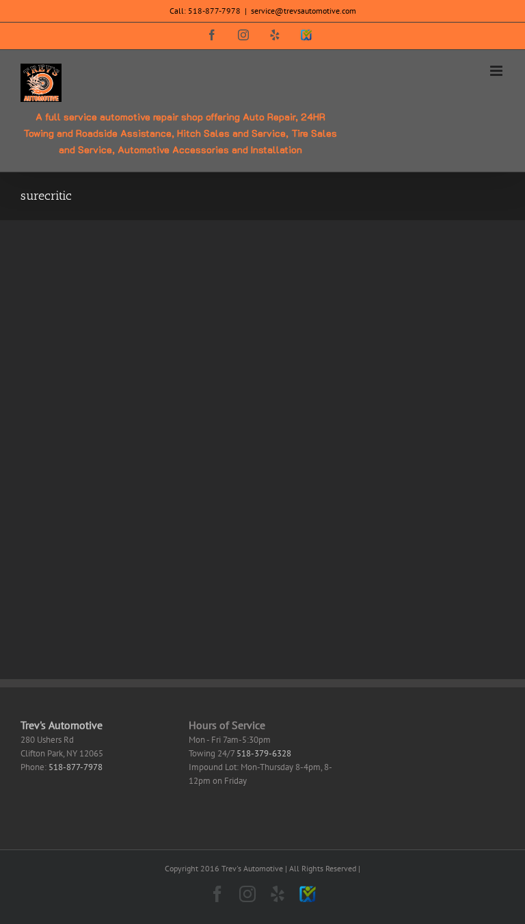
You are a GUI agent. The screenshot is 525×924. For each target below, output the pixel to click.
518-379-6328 (264, 753)
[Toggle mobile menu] (497, 71)
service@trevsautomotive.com (303, 10)
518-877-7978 (214, 10)
